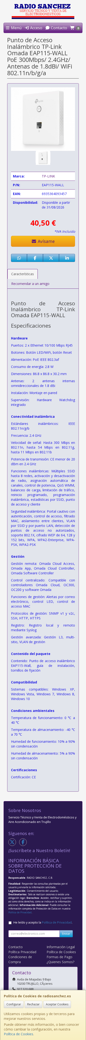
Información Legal (61, 947)
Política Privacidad (22, 952)
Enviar (66, 934)
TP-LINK (48, 176)
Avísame (46, 241)
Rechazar (33, 1004)
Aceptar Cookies (57, 1004)
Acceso (35, 27)
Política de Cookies (18, 1034)
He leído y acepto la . (42, 922)
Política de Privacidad (20, 912)
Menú (16, 27)
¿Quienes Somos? (60, 962)
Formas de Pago (59, 957)
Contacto (58, 27)
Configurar (13, 1004)
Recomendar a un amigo (30, 283)
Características (22, 274)
